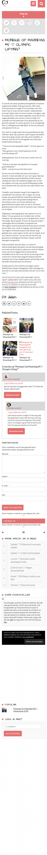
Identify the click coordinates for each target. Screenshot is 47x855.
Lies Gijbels (8, 379)
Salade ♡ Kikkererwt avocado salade (26, 546)
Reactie (5, 454)
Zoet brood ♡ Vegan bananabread (21, 569)
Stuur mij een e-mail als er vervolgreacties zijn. (21, 513)
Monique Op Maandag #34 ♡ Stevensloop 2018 (25, 709)
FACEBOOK (12, 282)
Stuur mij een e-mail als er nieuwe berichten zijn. (21, 524)
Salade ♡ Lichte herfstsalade (25, 553)
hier (11, 620)
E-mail (5, 485)
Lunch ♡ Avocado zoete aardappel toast (23, 560)
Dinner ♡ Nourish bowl (23, 584)
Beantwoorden (12, 395)
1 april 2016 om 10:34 (13, 383)
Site (3, 495)
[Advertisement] (23, 674)
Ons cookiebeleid (28, 637)
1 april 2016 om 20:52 (17, 412)
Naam (5, 476)
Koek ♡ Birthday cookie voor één (25, 578)
